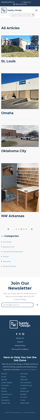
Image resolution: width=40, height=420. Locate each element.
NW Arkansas (12, 216)
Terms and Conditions (20, 349)
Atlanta (4, 374)
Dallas (3, 388)
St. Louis (8, 61)
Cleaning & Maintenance (13, 252)
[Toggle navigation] (36, 10)
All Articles (7, 242)
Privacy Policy (20, 345)
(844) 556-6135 (21, 4)
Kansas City (5, 403)
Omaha (7, 113)
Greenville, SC (6, 394)
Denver (4, 391)
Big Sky (4, 380)
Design (6, 257)
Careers (20, 342)
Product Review (9, 266)
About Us (27, 2)
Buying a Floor (9, 247)
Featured (6, 261)
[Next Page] (31, 229)
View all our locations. (28, 370)
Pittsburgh (24, 391)
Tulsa (22, 400)
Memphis (24, 374)
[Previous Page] (8, 229)
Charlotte (5, 385)
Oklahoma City (13, 151)
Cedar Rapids (6, 382)
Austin (3, 377)
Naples (23, 377)
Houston (4, 397)
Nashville (24, 380)
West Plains (25, 403)
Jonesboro (5, 400)
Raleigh (23, 394)
